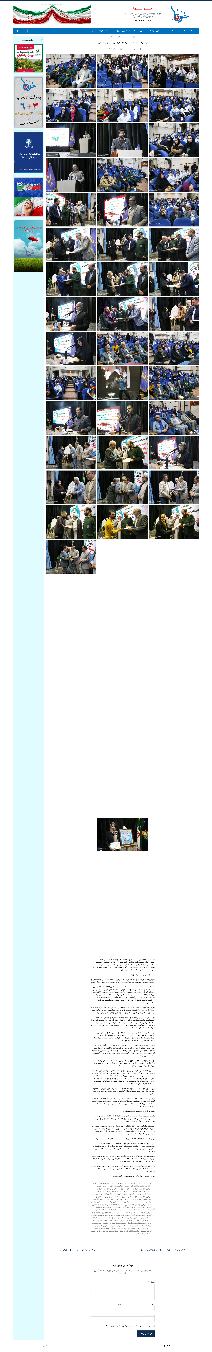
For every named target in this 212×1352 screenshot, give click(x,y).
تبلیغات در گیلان (123, 1212)
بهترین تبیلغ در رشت (137, 1191)
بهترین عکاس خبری (132, 1204)
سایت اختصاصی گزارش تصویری (133, 1223)
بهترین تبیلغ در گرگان (136, 1196)
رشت (151, 31)
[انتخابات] (28, 102)
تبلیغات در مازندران (109, 1212)
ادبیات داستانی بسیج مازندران (118, 1186)
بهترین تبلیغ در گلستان (136, 1189)
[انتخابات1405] (28, 197)
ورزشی (117, 31)
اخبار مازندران (97, 1183)
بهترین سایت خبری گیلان (103, 1199)
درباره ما (90, 31)
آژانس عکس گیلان (127, 1183)
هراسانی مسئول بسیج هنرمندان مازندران (110, 1231)
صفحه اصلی (193, 31)
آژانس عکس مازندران (111, 1183)
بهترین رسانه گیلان (103, 1196)
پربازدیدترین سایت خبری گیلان (133, 1207)
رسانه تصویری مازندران (127, 1220)
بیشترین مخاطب (117, 1204)
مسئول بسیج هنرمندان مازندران (123, 1228)
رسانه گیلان (102, 1220)
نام (153, 1304)
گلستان (143, 31)
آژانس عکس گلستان (143, 1183)
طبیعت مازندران (129, 1226)
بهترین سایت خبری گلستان (124, 1199)
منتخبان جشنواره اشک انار (136, 1231)
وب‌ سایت (151, 1315)
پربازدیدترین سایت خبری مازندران (108, 1207)
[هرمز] (52, 14)
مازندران (174, 31)
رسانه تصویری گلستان (100, 1218)
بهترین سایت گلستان (121, 1202)
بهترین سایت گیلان (104, 1202)
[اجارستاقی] (28, 152)
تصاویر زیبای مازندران (122, 1215)
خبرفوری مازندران (127, 1218)
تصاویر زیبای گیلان (138, 1215)
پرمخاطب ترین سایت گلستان (140, 1210)
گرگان (135, 31)
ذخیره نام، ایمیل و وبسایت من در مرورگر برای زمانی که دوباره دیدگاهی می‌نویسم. (124, 1326)
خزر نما (117, 1218)
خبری (127, 37)
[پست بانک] (28, 58)
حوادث (108, 31)
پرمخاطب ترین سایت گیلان (118, 1210)
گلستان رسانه (105, 1226)
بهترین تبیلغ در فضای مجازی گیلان (127, 1194)
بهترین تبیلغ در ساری (120, 1191)
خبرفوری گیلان (139, 1218)
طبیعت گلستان (142, 1226)
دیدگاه (151, 1282)
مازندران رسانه (141, 1228)
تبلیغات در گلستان (138, 1212)
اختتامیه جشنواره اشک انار (141, 1186)
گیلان (158, 31)
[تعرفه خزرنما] (28, 246)
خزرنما (111, 1218)
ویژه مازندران (140, 1234)
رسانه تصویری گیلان (143, 1220)
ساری (166, 31)
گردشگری (126, 31)
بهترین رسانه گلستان (119, 1196)
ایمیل (119, 1304)
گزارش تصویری (116, 1226)
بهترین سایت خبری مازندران (141, 1202)
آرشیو (182, 31)
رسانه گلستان (113, 1220)
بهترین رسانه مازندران (143, 1199)
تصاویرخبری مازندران (105, 1215)
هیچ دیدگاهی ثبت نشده (114, 49)
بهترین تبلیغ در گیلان (118, 1189)
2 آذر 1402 (134, 49)
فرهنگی (100, 31)
